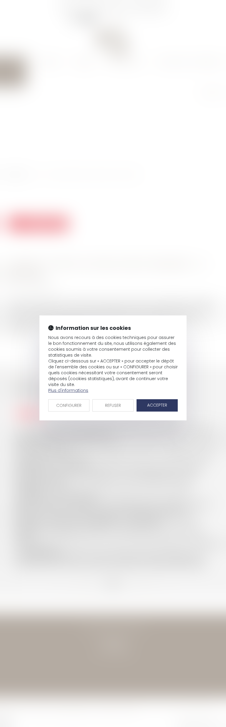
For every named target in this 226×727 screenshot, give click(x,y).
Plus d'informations (68, 390)
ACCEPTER (157, 405)
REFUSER (113, 405)
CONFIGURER (69, 405)
